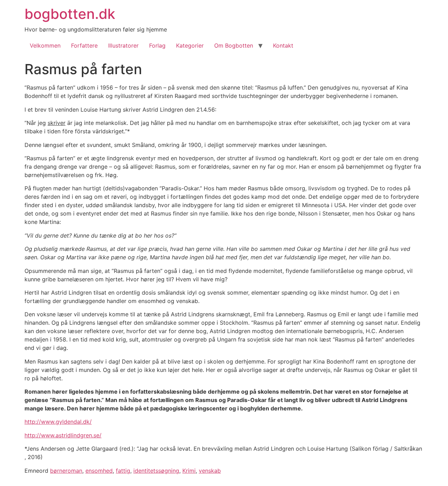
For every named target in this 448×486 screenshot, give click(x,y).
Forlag (157, 45)
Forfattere (84, 45)
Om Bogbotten (233, 45)
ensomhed (99, 470)
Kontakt (283, 45)
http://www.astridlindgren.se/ (63, 435)
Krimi (189, 470)
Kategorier (190, 45)
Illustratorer (123, 45)
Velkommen (45, 45)
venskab (210, 470)
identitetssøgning (156, 470)
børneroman (66, 470)
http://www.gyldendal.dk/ (58, 421)
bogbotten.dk (69, 13)
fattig (123, 470)
